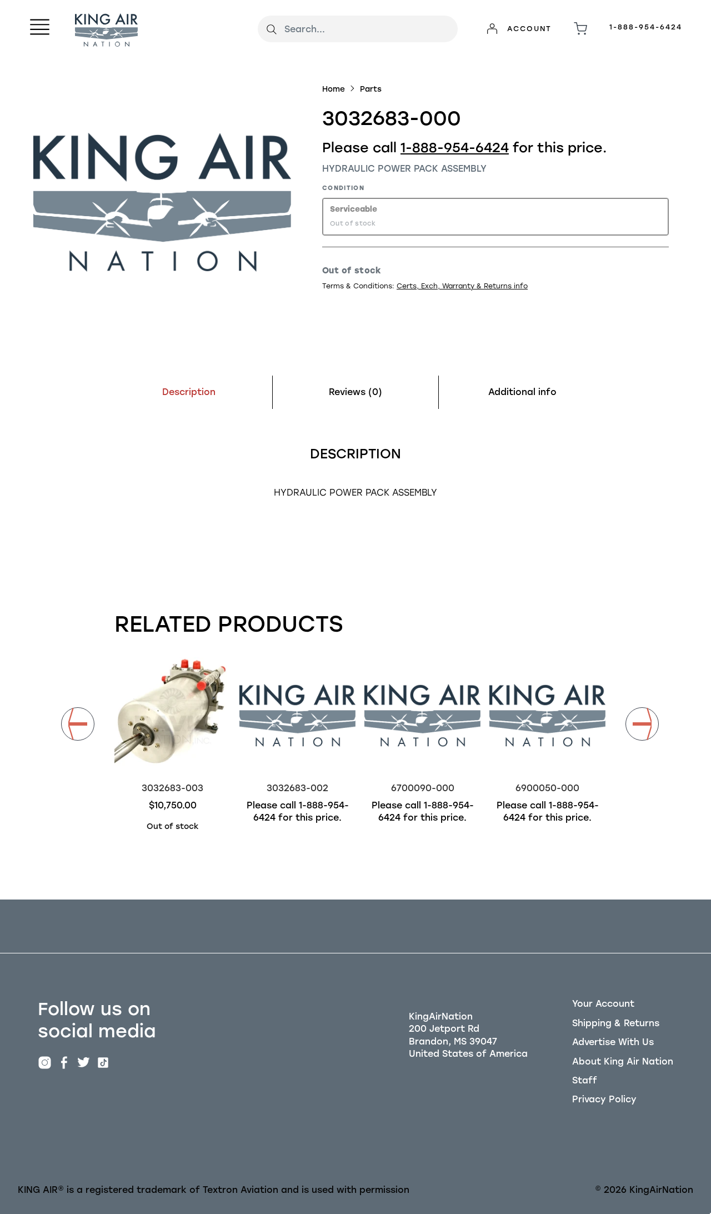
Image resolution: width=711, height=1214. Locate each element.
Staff (584, 1080)
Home (333, 88)
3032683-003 (172, 788)
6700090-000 (422, 788)
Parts (371, 88)
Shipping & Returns (615, 1023)
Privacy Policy (604, 1099)
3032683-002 (297, 788)
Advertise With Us (613, 1042)
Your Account (603, 1003)
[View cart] (580, 29)
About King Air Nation (622, 1061)
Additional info (522, 392)
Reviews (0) (355, 392)
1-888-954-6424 (645, 27)
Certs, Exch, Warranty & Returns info (462, 286)
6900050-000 (547, 788)
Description (189, 392)
